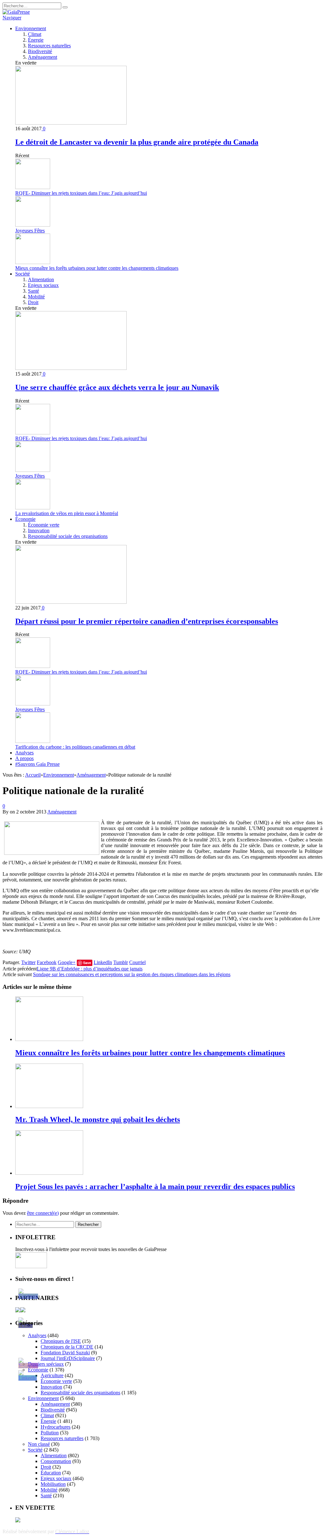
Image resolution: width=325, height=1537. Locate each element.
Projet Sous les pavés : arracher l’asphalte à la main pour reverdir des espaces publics (155, 1186)
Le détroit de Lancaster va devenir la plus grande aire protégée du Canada (136, 142)
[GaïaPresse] (16, 12)
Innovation (39, 530)
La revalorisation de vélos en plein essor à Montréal (66, 513)
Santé (33, 291)
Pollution (50, 1432)
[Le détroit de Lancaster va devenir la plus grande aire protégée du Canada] (71, 123)
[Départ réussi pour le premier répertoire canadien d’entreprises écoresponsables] (71, 602)
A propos (24, 758)
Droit (33, 302)
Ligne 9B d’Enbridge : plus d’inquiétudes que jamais (90, 968)
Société (22, 273)
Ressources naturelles (49, 45)
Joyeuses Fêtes (30, 230)
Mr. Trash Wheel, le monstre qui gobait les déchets (97, 1119)
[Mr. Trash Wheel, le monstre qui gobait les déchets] (49, 1106)
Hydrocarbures (55, 1427)
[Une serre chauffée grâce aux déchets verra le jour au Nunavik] (71, 368)
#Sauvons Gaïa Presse (37, 764)
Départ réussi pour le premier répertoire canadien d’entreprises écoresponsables (146, 621)
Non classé (39, 1444)
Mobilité (36, 296)
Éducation (51, 1472)
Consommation (56, 1461)
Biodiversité (40, 51)
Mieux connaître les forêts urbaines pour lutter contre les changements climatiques (96, 268)
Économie (25, 519)
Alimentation (41, 279)
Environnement (30, 28)
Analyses (24, 752)
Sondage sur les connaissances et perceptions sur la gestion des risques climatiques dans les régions (131, 974)
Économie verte (43, 524)
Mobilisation (53, 1484)
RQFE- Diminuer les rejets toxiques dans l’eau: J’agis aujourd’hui (81, 193)
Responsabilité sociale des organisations (68, 536)
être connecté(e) (43, 1213)
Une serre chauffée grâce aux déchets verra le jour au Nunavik (117, 387)
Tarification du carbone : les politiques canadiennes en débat (75, 747)
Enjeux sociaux (43, 285)
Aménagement (42, 57)
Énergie (35, 40)
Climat (34, 34)
